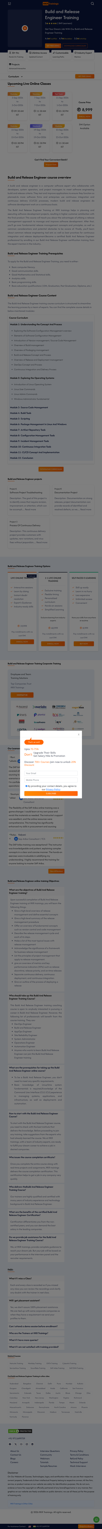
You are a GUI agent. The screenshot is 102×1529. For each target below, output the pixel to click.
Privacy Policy (53, 789)
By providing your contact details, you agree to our (52, 788)
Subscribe (51, 793)
